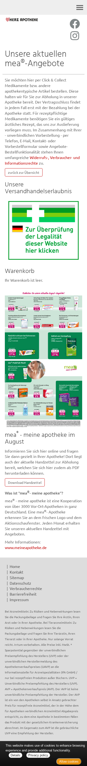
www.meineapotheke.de (26, 547)
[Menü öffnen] (79, 7)
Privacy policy (38, 755)
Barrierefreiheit (23, 593)
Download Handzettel (25, 482)
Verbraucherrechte (26, 588)
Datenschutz (20, 583)
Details (15, 755)
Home (15, 566)
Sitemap (17, 577)
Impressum (19, 599)
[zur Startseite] (22, 19)
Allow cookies (69, 761)
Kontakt (16, 571)
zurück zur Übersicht (23, 172)
